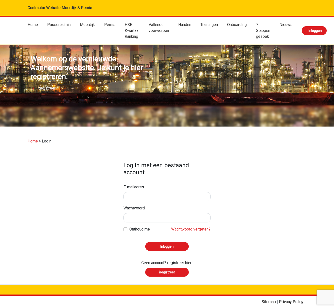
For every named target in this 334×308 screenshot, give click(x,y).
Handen (184, 24)
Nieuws (285, 24)
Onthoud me (139, 229)
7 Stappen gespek (263, 30)
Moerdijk (87, 24)
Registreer (46, 88)
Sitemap (269, 301)
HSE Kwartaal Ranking (132, 30)
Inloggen (315, 31)
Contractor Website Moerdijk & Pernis (60, 7)
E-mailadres (133, 187)
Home (33, 24)
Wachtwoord (134, 208)
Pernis (109, 24)
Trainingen (209, 24)
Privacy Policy (291, 301)
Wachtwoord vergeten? (191, 229)
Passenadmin (59, 24)
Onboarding (237, 24)
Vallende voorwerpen (159, 27)
